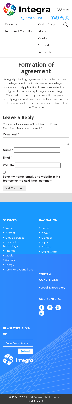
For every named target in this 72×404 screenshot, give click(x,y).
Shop (51, 24)
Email (7, 157)
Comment (11, 134)
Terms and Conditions (19, 31)
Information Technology (11, 244)
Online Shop (49, 251)
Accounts (44, 52)
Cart (41, 24)
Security (10, 260)
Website (8, 165)
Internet (10, 232)
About (42, 31)
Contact (44, 38)
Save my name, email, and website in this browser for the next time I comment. (31, 178)
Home (45, 228)
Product (46, 247)
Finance (10, 250)
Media (9, 255)
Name (8, 150)
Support (43, 45)
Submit (25, 351)
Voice (9, 228)
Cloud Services (14, 237)
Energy (9, 264)
